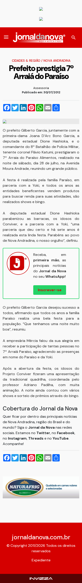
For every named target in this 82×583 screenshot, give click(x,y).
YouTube (61, 438)
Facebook (65, 432)
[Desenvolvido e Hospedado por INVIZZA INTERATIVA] (41, 578)
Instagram (17, 438)
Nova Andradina (57, 61)
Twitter (43, 432)
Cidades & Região (26, 61)
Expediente (41, 560)
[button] (6, 37)
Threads (36, 438)
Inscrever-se (50, 290)
